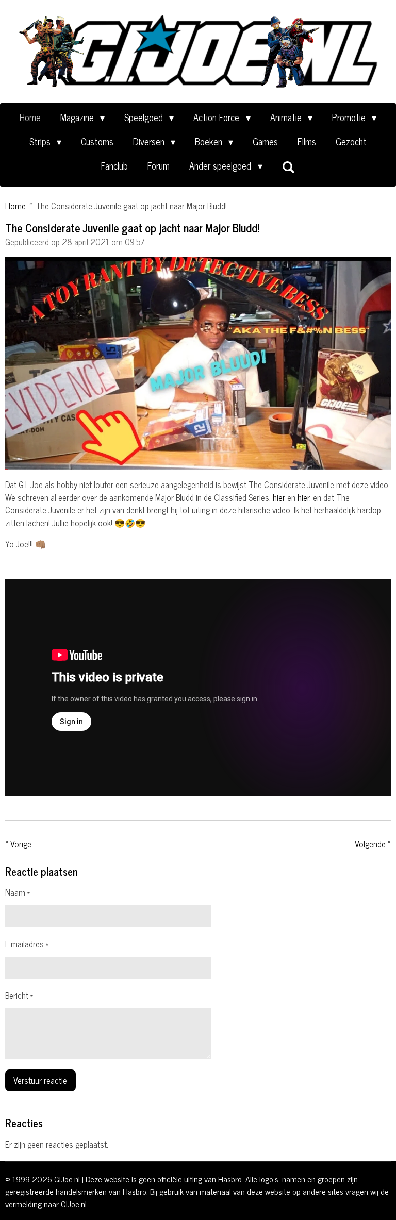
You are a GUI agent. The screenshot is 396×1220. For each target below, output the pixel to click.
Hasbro (230, 1178)
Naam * (17, 892)
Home (15, 205)
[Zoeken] (288, 166)
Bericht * (19, 995)
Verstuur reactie (40, 1080)
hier (279, 497)
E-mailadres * (26, 944)
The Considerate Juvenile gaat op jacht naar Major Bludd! (131, 205)
